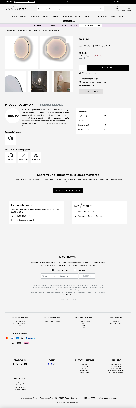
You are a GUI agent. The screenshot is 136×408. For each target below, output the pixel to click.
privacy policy (69, 294)
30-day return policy (116, 323)
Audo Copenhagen (20, 383)
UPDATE (91, 25)
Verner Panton (20, 385)
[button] (15, 81)
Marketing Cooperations (116, 372)
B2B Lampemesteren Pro (116, 370)
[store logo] (15, 8)
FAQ (20, 325)
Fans (55, 16)
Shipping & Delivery (84, 321)
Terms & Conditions (84, 366)
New (113, 16)
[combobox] (70, 8)
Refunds (84, 325)
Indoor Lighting (20, 30)
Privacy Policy (84, 368)
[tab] (20, 104)
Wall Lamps (29, 30)
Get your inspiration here (66, 190)
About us (84, 364)
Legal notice (84, 370)
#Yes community (116, 366)
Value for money (20, 387)
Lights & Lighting (10, 30)
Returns (84, 323)
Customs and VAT (116, 364)
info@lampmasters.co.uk (24, 220)
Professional (68, 21)
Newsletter (116, 321)
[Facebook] (13, 364)
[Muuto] (90, 39)
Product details (51, 104)
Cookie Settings (116, 368)
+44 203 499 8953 (22, 216)
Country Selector (84, 372)
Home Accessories (20, 389)
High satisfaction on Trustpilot (24, 2)
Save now (73, 25)
